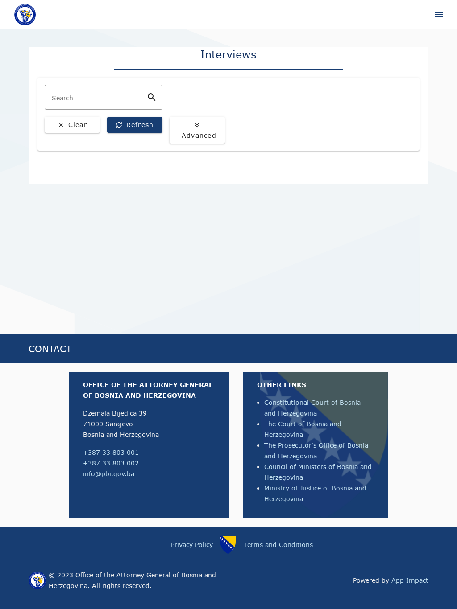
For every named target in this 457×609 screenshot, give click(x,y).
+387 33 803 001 (111, 452)
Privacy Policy (192, 544)
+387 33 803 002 (111, 463)
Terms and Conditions (278, 544)
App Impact (409, 580)
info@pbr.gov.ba (108, 473)
